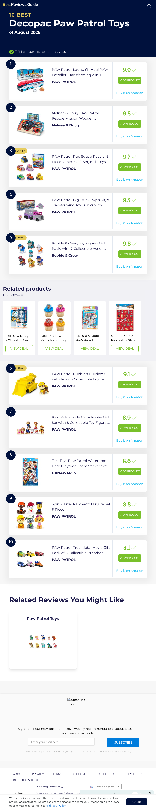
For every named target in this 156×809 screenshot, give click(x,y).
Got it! (136, 801)
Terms (57, 774)
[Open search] (149, 6)
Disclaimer (80, 774)
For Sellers (134, 774)
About (18, 774)
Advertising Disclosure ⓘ (49, 786)
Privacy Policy (56, 805)
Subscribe (123, 742)
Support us (106, 774)
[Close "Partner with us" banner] (150, 793)
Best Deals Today (26, 780)
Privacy (38, 774)
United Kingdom (105, 786)
